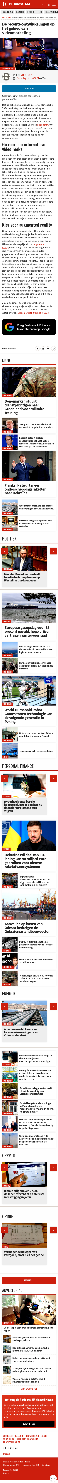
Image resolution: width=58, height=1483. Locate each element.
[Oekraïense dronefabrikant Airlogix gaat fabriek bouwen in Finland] (10, 728)
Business (7, 621)
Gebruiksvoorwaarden (27, 1439)
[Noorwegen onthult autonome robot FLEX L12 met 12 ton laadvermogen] (10, 972)
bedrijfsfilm (43, 124)
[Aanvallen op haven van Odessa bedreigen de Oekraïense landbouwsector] (29, 891)
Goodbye (46, 1465)
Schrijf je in (29, 1423)
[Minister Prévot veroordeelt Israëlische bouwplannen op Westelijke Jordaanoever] (24, 547)
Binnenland (8, 1113)
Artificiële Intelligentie (12, 967)
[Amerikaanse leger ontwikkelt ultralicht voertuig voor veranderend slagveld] (10, 1085)
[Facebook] (5, 1447)
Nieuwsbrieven (32, 1435)
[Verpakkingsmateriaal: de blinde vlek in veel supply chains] (7, 1336)
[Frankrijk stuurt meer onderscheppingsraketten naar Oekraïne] (29, 452)
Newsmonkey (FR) (31, 1465)
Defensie (6, 849)
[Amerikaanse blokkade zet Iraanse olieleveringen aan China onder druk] (10, 501)
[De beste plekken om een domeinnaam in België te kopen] (29, 1296)
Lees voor (29, 88)
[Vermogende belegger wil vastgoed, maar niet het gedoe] (24, 1224)
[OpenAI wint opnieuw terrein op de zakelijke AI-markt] (10, 955)
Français (6, 1453)
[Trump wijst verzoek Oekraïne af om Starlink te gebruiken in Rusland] (10, 420)
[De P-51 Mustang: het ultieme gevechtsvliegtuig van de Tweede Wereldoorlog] (10, 938)
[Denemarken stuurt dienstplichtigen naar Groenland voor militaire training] (29, 368)
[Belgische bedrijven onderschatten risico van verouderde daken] (7, 1357)
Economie (20, 11)
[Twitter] (10, 1447)
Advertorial (7, 68)
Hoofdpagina (6, 17)
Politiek (30, 11)
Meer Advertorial (37, 1388)
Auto (5, 757)
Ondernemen (8, 11)
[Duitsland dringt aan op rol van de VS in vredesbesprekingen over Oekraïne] (10, 517)
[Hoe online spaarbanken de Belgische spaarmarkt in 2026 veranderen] (7, 1347)
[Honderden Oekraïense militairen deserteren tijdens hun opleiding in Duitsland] (10, 660)
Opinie (6, 1247)
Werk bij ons (9, 1439)
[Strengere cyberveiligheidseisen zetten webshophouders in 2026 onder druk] (7, 1367)
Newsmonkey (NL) (11, 1465)
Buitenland (8, 395)
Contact (7, 1473)
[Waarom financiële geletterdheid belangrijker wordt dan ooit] (7, 1378)
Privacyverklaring (12, 1442)
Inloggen (19, 1435)
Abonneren (8, 1435)
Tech (40, 11)
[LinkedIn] (15, 1447)
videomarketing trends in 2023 (33, 312)
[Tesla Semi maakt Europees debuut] (10, 745)
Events (44, 1435)
